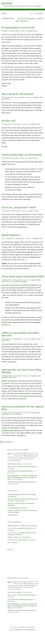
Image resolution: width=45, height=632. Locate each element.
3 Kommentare (14, 31)
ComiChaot (11, 540)
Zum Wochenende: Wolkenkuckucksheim (20, 471)
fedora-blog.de (31, 308)
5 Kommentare (16, 412)
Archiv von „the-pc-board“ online (19, 207)
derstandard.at (35, 302)
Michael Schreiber (13, 525)
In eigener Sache (8, 18)
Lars (9, 542)
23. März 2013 (9, 238)
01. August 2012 (6, 412)
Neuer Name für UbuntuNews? (18, 94)
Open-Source (6, 99)
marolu (10, 537)
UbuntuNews (23, 102)
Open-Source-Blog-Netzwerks (11, 287)
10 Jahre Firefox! (13, 515)
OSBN (16, 281)
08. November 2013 (7, 97)
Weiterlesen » (6, 112)
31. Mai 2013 (5, 158)
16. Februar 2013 (7, 280)
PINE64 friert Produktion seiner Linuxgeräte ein (22, 482)
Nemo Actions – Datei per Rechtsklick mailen (21, 466)
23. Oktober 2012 (7, 339)
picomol (7, 3)
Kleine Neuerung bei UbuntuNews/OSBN (23, 276)
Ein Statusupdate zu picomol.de (18, 27)
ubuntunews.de (7, 346)
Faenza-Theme (27, 174)
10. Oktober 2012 (7, 376)
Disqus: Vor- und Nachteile (29, 525)
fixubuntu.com (28, 110)
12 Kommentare (19, 97)
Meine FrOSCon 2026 (14, 464)
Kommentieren (14, 158)
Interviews (5, 377)
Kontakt (14, 542)
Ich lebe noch (9, 120)
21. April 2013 (6, 211)
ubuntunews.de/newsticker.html (12, 430)
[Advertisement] (18, 562)
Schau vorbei (27, 455)
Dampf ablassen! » (11, 235)
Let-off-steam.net (10, 268)
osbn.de (17, 346)
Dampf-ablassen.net (8, 249)
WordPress (32, 629)
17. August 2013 (6, 124)
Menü (4, 13)
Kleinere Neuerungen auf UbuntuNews (22, 154)
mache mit (30, 457)
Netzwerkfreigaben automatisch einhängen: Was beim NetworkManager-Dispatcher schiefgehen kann (22, 477)
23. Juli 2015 (5, 31)
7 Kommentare (16, 124)
